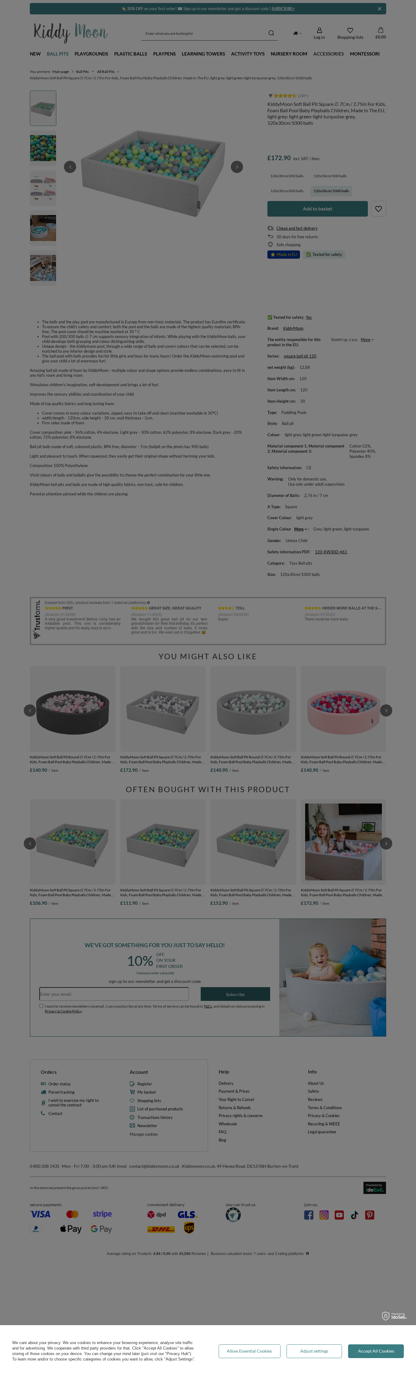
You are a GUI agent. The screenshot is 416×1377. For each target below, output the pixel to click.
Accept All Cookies (376, 1351)
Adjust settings (314, 1351)
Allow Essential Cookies (249, 1351)
